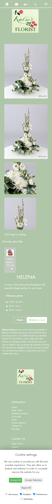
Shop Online (17, 410)
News (14, 419)
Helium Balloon (10, 260)
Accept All (15, 480)
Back (20, 320)
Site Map (16, 429)
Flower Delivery (19, 422)
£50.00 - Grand (14, 306)
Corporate (16, 416)
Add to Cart (38, 320)
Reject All (26, 487)
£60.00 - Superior (15, 310)
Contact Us (17, 425)
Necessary (13, 494)
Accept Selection (33, 480)
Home (14, 407)
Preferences (41, 494)
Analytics (27, 494)
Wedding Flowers (20, 413)
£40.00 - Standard (15, 302)
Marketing (27, 499)
